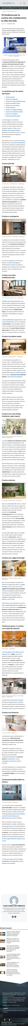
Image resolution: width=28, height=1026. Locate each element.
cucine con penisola (16, 376)
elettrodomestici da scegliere (14, 605)
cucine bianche (11, 504)
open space (20, 459)
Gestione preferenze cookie (22, 1024)
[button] (20, 3)
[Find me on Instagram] (13, 917)
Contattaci (22, 1005)
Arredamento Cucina (11, 11)
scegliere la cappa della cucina (11, 597)
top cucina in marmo (17, 700)
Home (4, 11)
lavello (14, 824)
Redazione (4, 1023)
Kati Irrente (3, 23)
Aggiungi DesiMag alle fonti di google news (14, 8)
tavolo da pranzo (21, 372)
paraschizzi (11, 759)
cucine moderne (7, 409)
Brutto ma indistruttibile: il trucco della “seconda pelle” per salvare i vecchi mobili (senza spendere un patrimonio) (13, 948)
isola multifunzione (8, 320)
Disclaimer (21, 1023)
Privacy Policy (12, 1023)
